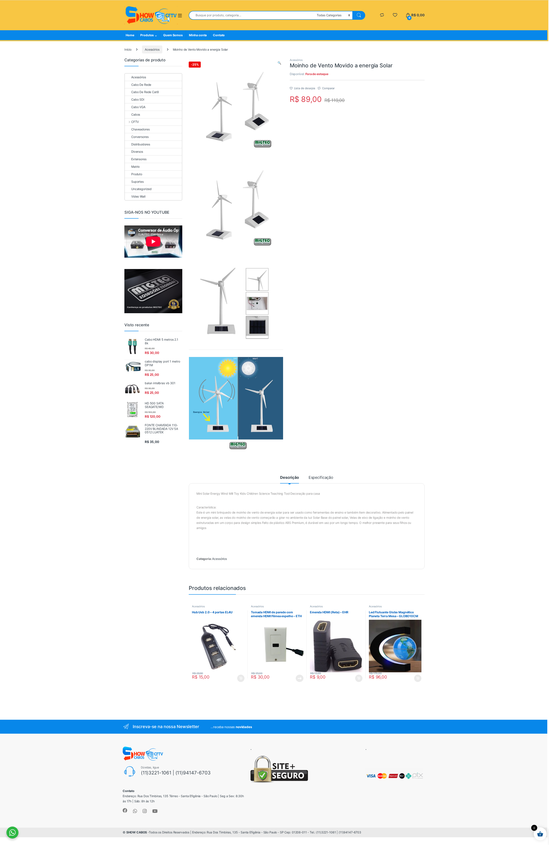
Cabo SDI (137, 99)
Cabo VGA (138, 107)
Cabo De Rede (141, 84)
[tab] (289, 479)
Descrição (289, 478)
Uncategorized (141, 189)
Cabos (135, 114)
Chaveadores (140, 129)
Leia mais (299, 678)
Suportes (137, 181)
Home (130, 35)
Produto (136, 174)
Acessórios (152, 49)
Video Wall (138, 196)
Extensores (138, 159)
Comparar (328, 88)
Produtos (147, 35)
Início (127, 49)
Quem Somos (173, 35)
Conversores (139, 137)
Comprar (238, 678)
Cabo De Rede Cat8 (145, 92)
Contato (219, 35)
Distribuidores (140, 144)
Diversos (137, 151)
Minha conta (198, 35)
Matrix (135, 166)
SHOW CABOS (136, 832)
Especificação (321, 478)
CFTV (135, 122)
